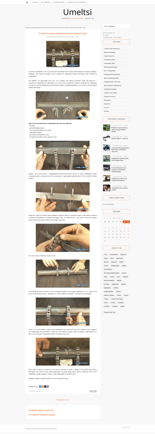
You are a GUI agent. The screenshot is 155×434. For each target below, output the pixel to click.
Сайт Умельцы (45, 2)
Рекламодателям (59, 2)
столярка (120, 302)
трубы (122, 306)
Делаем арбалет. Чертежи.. (119, 138)
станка (119, 295)
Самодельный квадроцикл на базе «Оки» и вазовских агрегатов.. (120, 149)
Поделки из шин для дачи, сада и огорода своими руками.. (119, 129)
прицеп (119, 280)
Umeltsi (77, 11)
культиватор (108, 269)
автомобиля (114, 254)
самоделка (107, 288)
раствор (106, 284)
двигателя (119, 258)
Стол (105, 254)
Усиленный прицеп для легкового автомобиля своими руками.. (118, 169)
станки (126, 295)
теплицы (114, 306)
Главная (35, 2)
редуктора (115, 284)
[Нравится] (95, 391)
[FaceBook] (121, 2)
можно (124, 273)
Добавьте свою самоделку (77, 2)
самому (115, 288)
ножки (112, 277)
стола (106, 302)
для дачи (114, 262)
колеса (106, 265)
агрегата (123, 254)
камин (121, 262)
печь (118, 277)
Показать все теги (109, 312)
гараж (106, 258)
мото (105, 277)
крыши (124, 265)
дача (112, 258)
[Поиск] (129, 2)
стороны (106, 306)
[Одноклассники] (43, 386)
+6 (93, 391)
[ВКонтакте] (119, 2)
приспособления (109, 280)
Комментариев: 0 (36, 391)
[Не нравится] (90, 391)
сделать (118, 291)
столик (113, 302)
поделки (125, 277)
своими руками (108, 291)
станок (106, 299)
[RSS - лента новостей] (126, 2)
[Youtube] (124, 2)
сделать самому (109, 295)
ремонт (123, 284)
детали (106, 262)
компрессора (115, 265)
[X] (45, 386)
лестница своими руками (111, 273)
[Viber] (48, 386)
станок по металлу (117, 299)
